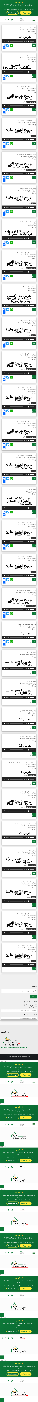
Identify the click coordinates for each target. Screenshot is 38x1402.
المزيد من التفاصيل (12, 13)
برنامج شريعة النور (30, 102)
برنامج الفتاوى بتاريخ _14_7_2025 (19, 892)
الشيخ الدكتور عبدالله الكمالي (28, 29)
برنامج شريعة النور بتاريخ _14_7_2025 (19, 924)
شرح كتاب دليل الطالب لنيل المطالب (26, 624)
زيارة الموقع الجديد (25, 13)
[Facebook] (5, 20)
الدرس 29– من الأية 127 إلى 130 (19, 860)
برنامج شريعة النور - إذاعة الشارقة (27, 86)
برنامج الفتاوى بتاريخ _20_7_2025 (19, 198)
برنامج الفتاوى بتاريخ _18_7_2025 (19, 398)
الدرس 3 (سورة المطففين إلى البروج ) (17, 66)
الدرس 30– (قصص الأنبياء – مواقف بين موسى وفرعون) (19, 298)
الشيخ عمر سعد (32, 223)
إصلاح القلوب (32, 775)
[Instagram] (12, 20)
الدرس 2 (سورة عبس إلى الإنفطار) (17, 663)
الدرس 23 (25, 833)
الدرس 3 (26, 633)
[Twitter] (8, 20)
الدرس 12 (25, 745)
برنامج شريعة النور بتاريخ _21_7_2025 (19, 97)
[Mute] (28, 41)
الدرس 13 (25, 719)
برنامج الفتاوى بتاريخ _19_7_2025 (19, 330)
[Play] (4, 41)
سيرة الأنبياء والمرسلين (30, 286)
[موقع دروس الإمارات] (19, 19)
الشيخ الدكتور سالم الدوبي (29, 156)
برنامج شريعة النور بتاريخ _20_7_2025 (19, 165)
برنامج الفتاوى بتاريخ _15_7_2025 (19, 567)
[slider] (32, 41)
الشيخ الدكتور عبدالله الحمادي (28, 88)
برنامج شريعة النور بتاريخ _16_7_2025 (19, 601)
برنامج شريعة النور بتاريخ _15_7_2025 (19, 802)
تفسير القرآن (32, 850)
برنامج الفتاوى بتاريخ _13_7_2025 (19, 956)
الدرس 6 (26, 771)
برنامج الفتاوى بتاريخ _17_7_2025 (19, 466)
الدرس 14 (25, 36)
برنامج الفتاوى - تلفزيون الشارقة (28, 120)
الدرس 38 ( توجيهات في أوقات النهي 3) (18, 232)
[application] (19, 41)
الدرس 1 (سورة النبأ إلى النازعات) (19, 691)
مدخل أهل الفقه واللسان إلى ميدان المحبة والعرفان (23, 762)
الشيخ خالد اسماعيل (31, 764)
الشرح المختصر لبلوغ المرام (29, 27)
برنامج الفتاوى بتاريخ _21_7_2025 (19, 131)
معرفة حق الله (32, 489)
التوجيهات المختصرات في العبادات (27, 222)
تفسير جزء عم (32, 55)
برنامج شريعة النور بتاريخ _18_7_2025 (19, 364)
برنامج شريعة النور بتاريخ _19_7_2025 (19, 263)
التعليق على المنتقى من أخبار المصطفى (26, 823)
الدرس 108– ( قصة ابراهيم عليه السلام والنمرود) (19, 500)
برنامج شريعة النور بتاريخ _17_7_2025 (19, 432)
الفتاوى (33, 135)
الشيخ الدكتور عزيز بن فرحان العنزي (27, 122)
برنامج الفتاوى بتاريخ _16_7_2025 (19, 533)
